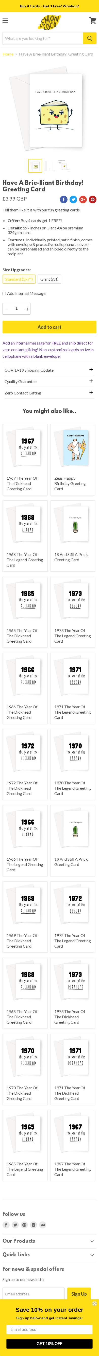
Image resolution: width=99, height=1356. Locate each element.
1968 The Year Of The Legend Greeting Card (25, 559)
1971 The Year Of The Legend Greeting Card (72, 712)
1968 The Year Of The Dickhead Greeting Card (22, 1016)
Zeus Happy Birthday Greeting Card (70, 483)
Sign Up (79, 1294)
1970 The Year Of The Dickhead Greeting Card (22, 1093)
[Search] (89, 38)
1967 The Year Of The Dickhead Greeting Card (22, 483)
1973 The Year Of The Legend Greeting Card (72, 635)
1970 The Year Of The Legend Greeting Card (72, 788)
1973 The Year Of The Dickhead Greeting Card (69, 1016)
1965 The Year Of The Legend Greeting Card (25, 1169)
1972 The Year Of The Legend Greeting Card (72, 940)
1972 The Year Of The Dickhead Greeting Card (22, 788)
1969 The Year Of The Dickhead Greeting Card (22, 940)
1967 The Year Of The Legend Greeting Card (72, 1169)
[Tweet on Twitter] (73, 199)
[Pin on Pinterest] (92, 199)
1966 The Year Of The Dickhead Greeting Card (22, 712)
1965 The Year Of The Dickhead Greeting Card (22, 635)
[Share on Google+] (83, 199)
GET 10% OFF (49, 1344)
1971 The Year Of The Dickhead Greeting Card (69, 1093)
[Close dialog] (94, 1303)
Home (8, 54)
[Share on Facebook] (64, 199)
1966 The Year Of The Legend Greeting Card (25, 864)
